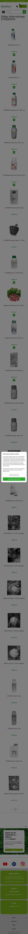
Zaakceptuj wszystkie (14, 479)
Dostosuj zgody (14, 475)
